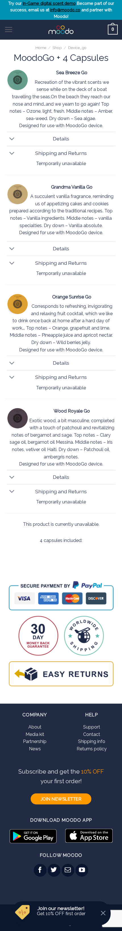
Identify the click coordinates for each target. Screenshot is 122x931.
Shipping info (91, 741)
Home (40, 47)
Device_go (77, 47)
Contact (91, 734)
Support (91, 727)
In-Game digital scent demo (49, 3)
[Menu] (8, 29)
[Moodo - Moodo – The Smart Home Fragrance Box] (61, 30)
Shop (57, 47)
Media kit (35, 734)
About (34, 727)
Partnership (35, 741)
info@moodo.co (65, 9)
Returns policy (92, 748)
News (35, 748)
